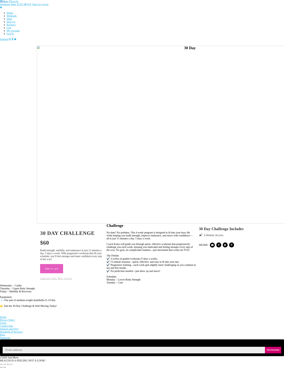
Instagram (5, 337)
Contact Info (6, 326)
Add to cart (51, 268)
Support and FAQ (9, 329)
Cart (9, 27)
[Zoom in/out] (1, 364)
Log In (14, 1)
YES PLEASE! (273, 350)
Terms (3, 323)
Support (4, 39)
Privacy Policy (7, 320)
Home (10, 13)
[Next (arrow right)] (4, 367)
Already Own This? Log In (56, 279)
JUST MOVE (24, 4)
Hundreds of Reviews (11, 331)
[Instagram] (10, 39)
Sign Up (36, 4)
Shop (13, 4)
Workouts (5, 4)
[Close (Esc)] (11, 364)
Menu (5, 1)
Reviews (11, 24)
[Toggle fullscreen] (4, 364)
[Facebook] (12, 39)
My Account (13, 30)
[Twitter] (15, 39)
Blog (2, 334)
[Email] (212, 245)
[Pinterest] (231, 244)
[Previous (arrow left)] (1, 367)
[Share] (8, 364)
